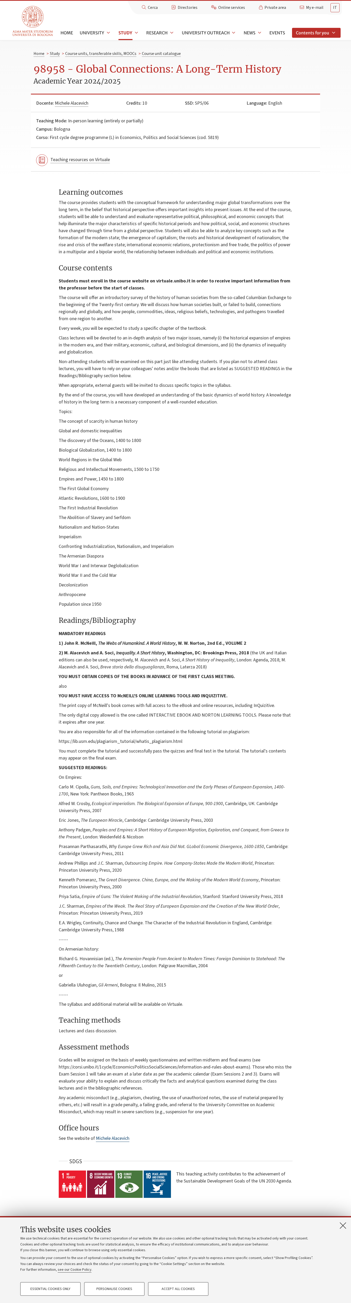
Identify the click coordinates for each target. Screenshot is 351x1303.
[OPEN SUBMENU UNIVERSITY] (107, 33)
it (335, 7)
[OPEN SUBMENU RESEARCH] (171, 33)
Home (67, 32)
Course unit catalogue (161, 53)
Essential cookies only (50, 1289)
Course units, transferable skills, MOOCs (100, 53)
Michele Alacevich (71, 103)
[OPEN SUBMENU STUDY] (136, 33)
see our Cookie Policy (74, 1269)
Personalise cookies (114, 1289)
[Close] (343, 1225)
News (249, 32)
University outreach (206, 32)
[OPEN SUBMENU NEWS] (259, 33)
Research (157, 32)
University (92, 32)
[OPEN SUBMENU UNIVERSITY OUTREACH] (233, 33)
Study (125, 32)
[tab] (335, 7)
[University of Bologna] (33, 21)
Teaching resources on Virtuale (80, 159)
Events (277, 32)
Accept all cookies (178, 1289)
